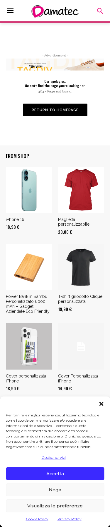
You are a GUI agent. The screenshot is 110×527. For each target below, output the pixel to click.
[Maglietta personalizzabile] (81, 190)
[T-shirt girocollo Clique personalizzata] (81, 267)
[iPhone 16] (29, 190)
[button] (101, 404)
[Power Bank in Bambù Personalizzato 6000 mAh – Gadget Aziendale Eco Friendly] (29, 267)
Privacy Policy (69, 519)
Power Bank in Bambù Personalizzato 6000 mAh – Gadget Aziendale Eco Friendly (28, 303)
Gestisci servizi (54, 457)
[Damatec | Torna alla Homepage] (55, 11)
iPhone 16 (15, 219)
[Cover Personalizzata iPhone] (81, 346)
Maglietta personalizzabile (73, 222)
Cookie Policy (37, 519)
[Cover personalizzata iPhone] (29, 346)
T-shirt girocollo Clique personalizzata (80, 299)
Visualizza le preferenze (55, 506)
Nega (55, 489)
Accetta (55, 473)
